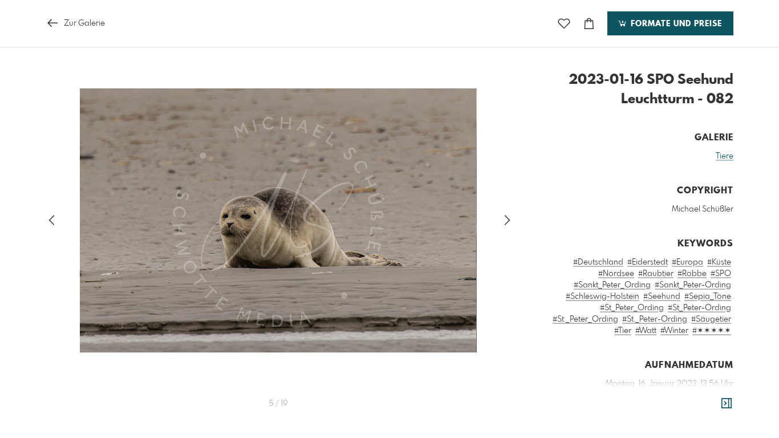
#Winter (674, 331)
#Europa (687, 262)
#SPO (721, 274)
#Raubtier (655, 274)
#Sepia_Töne (707, 297)
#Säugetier (711, 319)
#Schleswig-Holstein (602, 297)
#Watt (645, 331)
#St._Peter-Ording (654, 319)
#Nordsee (616, 274)
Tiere (724, 156)
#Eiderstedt (647, 262)
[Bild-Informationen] (726, 403)
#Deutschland (598, 262)
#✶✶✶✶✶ (711, 331)
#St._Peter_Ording (585, 319)
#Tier (622, 331)
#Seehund (661, 297)
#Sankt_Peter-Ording (693, 285)
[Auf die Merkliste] (564, 23)
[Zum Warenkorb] (589, 23)
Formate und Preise (675, 24)
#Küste (719, 262)
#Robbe (692, 274)
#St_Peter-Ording (699, 308)
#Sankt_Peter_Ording (612, 285)
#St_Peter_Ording (632, 308)
